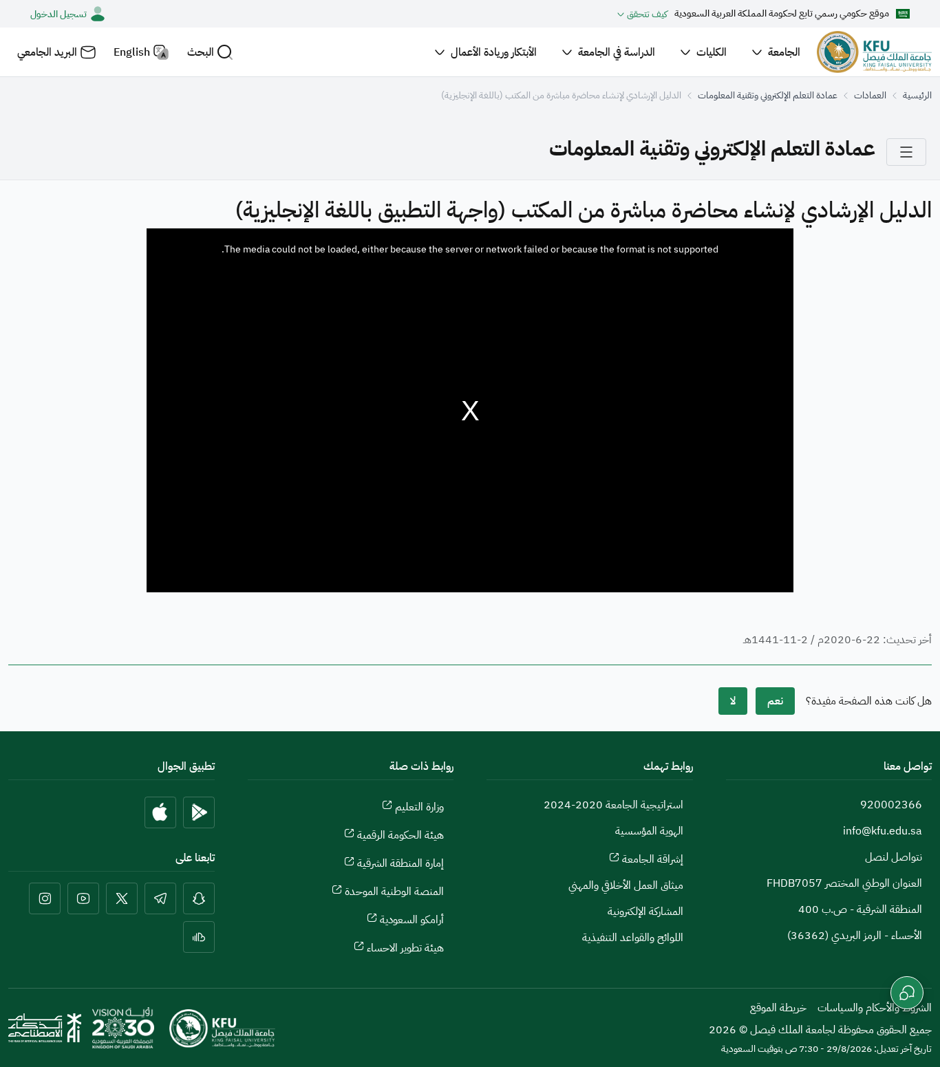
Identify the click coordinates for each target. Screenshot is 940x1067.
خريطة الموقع (778, 1008)
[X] (122, 898)
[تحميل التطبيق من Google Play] (199, 812)
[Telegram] (160, 898)
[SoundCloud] (199, 937)
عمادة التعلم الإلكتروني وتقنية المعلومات (767, 95)
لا (733, 701)
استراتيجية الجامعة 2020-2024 (613, 805)
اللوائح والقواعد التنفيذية (632, 937)
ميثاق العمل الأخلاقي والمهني (625, 885)
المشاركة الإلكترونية (645, 911)
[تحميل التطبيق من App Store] (160, 812)
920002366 (891, 805)
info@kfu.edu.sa (882, 831)
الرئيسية (917, 95)
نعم (775, 701)
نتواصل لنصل (893, 857)
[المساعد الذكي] (906, 992)
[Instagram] (45, 898)
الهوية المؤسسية (649, 831)
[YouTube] (83, 898)
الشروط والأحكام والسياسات (875, 1008)
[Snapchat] (199, 898)
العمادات (870, 95)
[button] (210, 52)
